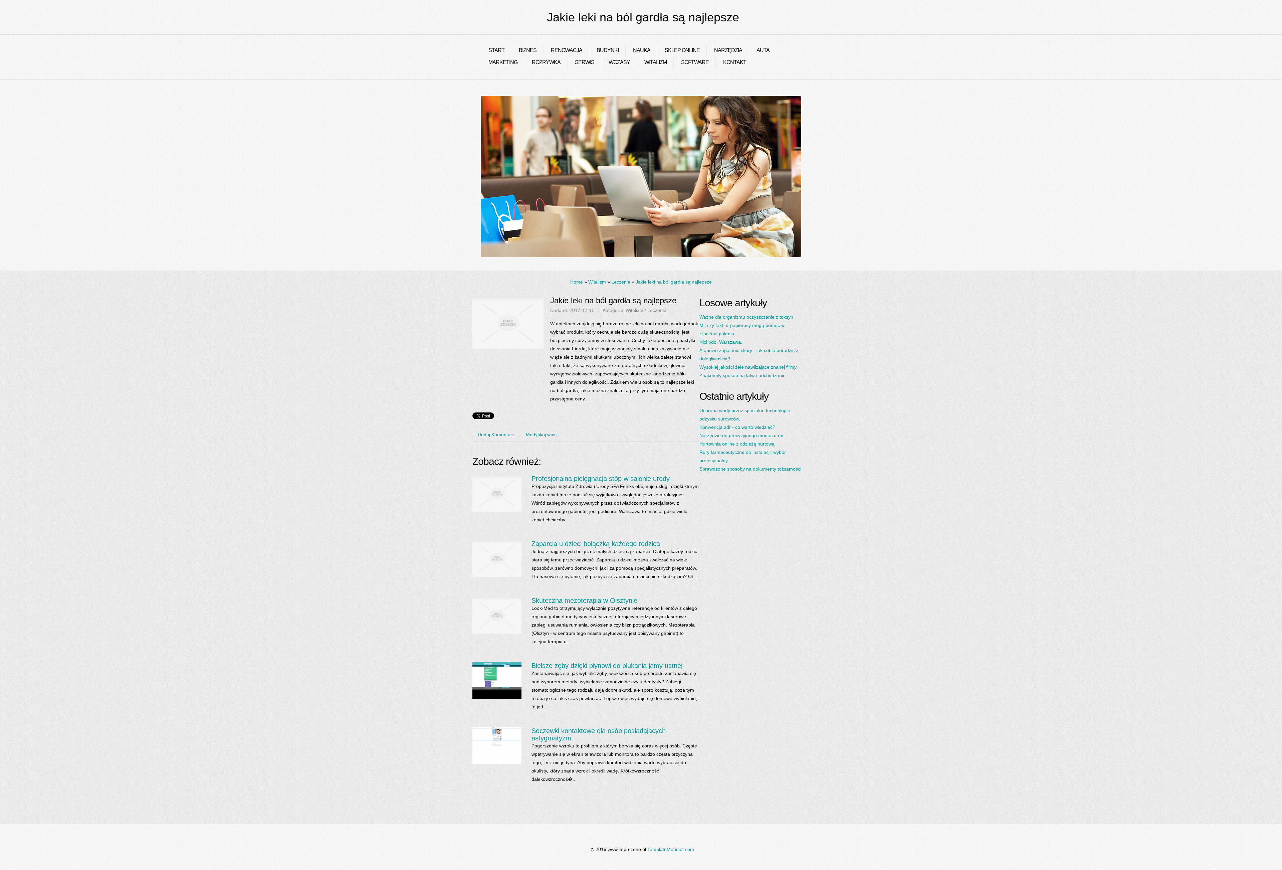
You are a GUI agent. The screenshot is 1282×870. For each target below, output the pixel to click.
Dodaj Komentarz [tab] (496, 434)
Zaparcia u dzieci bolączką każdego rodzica (595, 543)
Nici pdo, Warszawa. (720, 342)
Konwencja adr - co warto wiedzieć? (737, 427)
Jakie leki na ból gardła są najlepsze (674, 282)
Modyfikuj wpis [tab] (541, 434)
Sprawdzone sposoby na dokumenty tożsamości (750, 469)
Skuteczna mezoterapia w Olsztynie (584, 600)
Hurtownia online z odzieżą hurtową (737, 444)
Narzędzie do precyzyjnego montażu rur (741, 435)
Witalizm (597, 282)
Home (576, 282)
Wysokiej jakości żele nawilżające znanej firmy (748, 367)
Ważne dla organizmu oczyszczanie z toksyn (746, 317)
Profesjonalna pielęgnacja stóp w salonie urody (600, 478)
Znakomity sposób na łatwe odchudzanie (742, 375)
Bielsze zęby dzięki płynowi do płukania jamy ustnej (606, 665)
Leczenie (620, 282)
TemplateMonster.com (670, 849)
